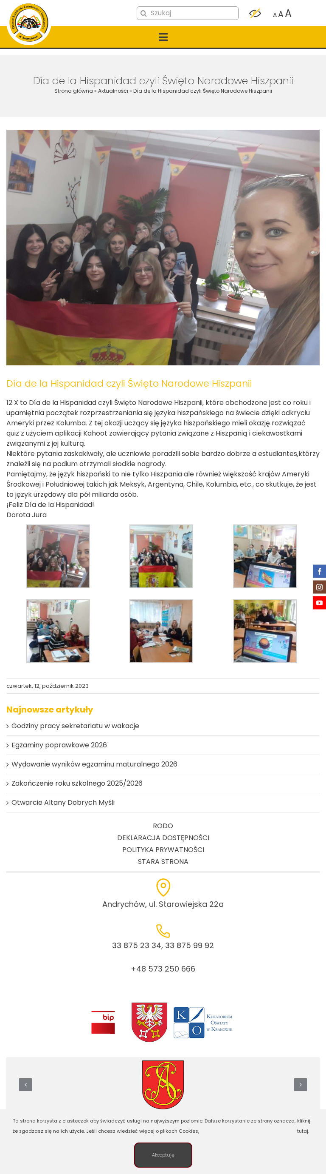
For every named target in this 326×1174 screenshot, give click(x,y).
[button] (25, 1084)
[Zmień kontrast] (255, 14)
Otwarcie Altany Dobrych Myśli (63, 802)
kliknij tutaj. (303, 1125)
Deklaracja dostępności (163, 838)
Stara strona (163, 861)
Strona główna (73, 90)
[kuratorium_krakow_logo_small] (204, 1008)
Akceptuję (163, 1154)
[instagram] (319, 587)
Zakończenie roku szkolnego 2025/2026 (77, 783)
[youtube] (319, 603)
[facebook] (319, 571)
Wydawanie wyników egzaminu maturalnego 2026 (94, 764)
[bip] (102, 1013)
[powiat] (149, 1005)
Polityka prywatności (163, 850)
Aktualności (113, 90)
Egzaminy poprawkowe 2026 (59, 745)
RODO (163, 826)
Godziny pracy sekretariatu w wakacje (75, 726)
